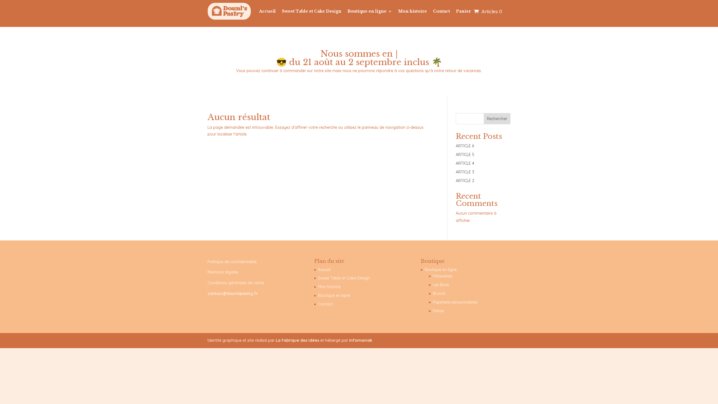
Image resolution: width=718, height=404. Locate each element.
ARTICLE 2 (465, 180)
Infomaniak (360, 340)
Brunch (439, 293)
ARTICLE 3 (465, 172)
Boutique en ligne (367, 11)
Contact (441, 11)
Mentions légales (223, 272)
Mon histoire (412, 11)
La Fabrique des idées (298, 340)
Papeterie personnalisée (455, 302)
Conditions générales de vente (236, 282)
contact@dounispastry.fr (233, 293)
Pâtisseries (442, 276)
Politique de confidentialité (232, 261)
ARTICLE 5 (465, 154)
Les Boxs (441, 284)
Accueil (267, 11)
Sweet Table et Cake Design (311, 11)
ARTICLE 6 (465, 145)
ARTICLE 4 (465, 163)
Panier (463, 11)
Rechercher (497, 118)
